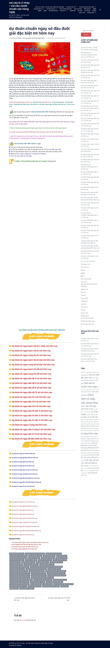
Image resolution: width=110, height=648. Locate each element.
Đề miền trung (46, 102)
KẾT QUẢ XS (87, 8)
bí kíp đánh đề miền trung (17, 553)
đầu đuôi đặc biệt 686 (16, 564)
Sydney (19, 645)
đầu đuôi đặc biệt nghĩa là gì (18, 586)
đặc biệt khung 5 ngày (35, 555)
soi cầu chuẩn (94, 450)
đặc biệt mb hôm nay (49, 555)
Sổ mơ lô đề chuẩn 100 (65, 8)
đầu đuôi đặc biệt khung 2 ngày (56, 573)
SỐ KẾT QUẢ (90, 12)
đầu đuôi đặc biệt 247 (42, 562)
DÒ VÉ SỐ (87, 10)
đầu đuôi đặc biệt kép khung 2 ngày (55, 571)
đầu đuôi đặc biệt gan (54, 568)
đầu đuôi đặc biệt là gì (60, 579)
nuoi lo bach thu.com (87, 436)
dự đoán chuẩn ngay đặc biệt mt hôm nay (25, 546)
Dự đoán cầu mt (38, 8)
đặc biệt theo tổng (61, 557)
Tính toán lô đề (78, 8)
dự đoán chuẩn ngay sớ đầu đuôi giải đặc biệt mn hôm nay (30, 542)
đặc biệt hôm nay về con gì (53, 553)
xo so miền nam (87, 470)
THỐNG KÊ (72, 10)
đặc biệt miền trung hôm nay (18, 557)
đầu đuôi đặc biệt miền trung (54, 582)
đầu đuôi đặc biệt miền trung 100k (19, 584)
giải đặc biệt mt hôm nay (26, 588)
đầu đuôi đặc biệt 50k (56, 562)
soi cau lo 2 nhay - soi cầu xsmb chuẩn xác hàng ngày (28, 38)
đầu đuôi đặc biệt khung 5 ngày (42, 579)
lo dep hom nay (89, 433)
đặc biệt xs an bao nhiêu (17, 560)
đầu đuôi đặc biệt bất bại (31, 564)
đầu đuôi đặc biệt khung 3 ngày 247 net (42, 577)
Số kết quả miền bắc (87, 318)
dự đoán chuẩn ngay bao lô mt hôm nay (24, 549)
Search (86, 34)
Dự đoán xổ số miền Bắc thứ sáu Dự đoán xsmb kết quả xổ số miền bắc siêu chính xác (90, 422)
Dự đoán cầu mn (51, 8)
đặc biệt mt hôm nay (33, 557)
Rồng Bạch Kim (93, 448)
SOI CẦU (80, 10)
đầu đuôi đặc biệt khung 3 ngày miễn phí (21, 579)
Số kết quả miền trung (88, 321)
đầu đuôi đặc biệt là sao (37, 582)
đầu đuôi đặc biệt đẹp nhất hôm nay (36, 568)
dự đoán (89, 411)
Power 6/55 (84, 298)
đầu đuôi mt (64, 586)
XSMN (39, 10)
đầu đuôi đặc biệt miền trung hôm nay (41, 584)
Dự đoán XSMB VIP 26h (92, 414)
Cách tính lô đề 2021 (86, 391)
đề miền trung (14, 588)
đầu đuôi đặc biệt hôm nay (36, 571)
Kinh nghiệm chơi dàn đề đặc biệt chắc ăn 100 (26, 544)
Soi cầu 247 (85, 450)
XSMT (45, 10)
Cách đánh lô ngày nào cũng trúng (89, 398)
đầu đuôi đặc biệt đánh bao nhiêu (19, 566)
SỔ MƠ (94, 10)
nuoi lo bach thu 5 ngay (87, 441)
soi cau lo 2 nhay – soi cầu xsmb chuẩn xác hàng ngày (19, 7)
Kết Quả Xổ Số (85, 426)
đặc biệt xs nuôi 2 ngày (45, 560)
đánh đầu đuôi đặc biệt (59, 560)
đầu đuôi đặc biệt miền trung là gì (63, 584)
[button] (100, 9)
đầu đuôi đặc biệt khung (38, 573)
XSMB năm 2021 (95, 470)
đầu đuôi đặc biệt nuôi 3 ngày (51, 586)
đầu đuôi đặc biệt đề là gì (17, 568)
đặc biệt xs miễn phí (31, 560)
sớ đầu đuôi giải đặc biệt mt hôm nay (20, 102)
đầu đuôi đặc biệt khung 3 (39, 575)
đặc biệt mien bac (61, 555)
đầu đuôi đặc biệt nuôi (34, 586)
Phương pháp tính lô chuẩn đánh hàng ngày (89, 445)
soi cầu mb (91, 460)
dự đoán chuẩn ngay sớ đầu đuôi (35, 553)
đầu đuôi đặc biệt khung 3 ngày (56, 575)
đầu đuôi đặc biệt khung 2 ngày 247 (19, 575)
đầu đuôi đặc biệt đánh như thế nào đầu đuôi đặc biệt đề (46, 566)
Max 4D (83, 295)
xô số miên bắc (84, 473)
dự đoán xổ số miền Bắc (89, 417)
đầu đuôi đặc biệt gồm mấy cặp (18, 571)
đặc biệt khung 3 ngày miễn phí (18, 555)
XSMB (94, 8)
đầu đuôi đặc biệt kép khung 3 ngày (20, 573)
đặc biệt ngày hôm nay (48, 557)
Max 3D (83, 292)
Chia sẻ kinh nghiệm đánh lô (86, 372)
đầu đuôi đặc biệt (15, 562)
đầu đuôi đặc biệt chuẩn (47, 564)
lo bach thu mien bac (93, 430)
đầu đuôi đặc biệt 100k (28, 562)
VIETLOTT (62, 10)
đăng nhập (23, 620)
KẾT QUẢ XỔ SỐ (53, 10)
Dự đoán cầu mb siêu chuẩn (86, 7)
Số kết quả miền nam (87, 324)
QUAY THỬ (82, 12)
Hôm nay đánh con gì (93, 424)
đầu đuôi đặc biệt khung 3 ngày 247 (19, 577)
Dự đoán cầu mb (70, 7)
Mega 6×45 (84, 289)
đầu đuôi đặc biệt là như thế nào (19, 582)
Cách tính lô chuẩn (95, 389)
